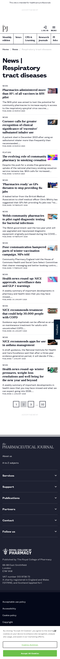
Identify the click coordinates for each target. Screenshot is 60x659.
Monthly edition (7, 39)
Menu (54, 30)
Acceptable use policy (14, 601)
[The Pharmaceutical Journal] (5, 28)
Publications (11, 498)
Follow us (8, 531)
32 (42, 404)
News (18, 37)
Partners (8, 509)
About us (7, 456)
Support (8, 487)
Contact (8, 520)
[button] (57, 329)
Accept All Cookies (30, 653)
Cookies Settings (30, 644)
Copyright (7, 621)
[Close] (55, 631)
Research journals (44, 39)
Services (8, 475)
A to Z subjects (10, 462)
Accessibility (9, 608)
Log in (44, 30)
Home (5, 49)
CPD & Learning (30, 39)
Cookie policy (9, 615)
